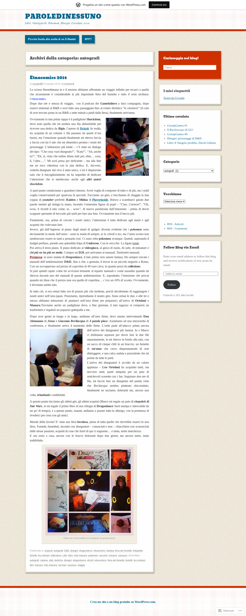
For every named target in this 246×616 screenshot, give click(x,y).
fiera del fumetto (123, 550)
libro (70, 555)
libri (32, 565)
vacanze (122, 555)
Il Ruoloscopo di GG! (180, 129)
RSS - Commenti (177, 228)
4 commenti (68, 84)
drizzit (90, 560)
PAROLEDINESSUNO (63, 16)
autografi (58, 550)
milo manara (80, 555)
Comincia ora (159, 4)
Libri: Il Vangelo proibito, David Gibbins (191, 142)
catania (44, 560)
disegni (74, 550)
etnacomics (100, 550)
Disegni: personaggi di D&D (184, 138)
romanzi (113, 555)
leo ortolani (44, 555)
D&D (66, 550)
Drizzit (84, 128)
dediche (58, 560)
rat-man (62, 565)
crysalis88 (37, 84)
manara (39, 565)
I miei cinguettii (176, 91)
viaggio (81, 565)
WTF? (88, 39)
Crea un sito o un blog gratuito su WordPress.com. (123, 601)
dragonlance (85, 550)
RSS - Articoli (175, 224)
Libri (64, 555)
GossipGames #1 (177, 125)
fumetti (33, 555)
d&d (51, 560)
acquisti (49, 550)
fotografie (138, 550)
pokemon (93, 555)
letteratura (56, 555)
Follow (172, 284)
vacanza (71, 565)
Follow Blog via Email (181, 247)
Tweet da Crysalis (173, 98)
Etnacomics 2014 (48, 77)
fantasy (110, 550)
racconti (103, 555)
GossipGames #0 (177, 134)
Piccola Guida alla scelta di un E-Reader (52, 39)
